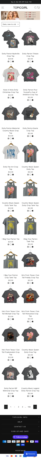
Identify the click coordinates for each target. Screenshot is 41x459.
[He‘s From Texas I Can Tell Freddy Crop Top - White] (30, 283)
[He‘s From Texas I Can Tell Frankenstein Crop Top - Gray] (8, 360)
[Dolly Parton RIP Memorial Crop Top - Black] (13, 396)
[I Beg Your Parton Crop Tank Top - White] (10, 283)
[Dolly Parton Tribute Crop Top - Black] (32, 61)
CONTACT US (20, 426)
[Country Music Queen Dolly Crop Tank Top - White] (30, 211)
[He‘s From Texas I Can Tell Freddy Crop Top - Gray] (28, 283)
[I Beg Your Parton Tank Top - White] (30, 247)
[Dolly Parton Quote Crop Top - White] (30, 136)
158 (29, 407)
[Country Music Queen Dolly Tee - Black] (32, 174)
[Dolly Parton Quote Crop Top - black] (32, 136)
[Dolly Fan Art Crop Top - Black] (13, 174)
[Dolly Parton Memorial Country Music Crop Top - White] (10, 138)
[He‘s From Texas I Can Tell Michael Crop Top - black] (13, 319)
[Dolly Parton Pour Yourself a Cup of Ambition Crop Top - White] (30, 100)
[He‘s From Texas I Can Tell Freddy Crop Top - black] (32, 283)
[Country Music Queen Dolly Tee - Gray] (28, 174)
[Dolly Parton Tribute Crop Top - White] (30, 61)
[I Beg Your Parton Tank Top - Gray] (28, 247)
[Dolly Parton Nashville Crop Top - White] (10, 61)
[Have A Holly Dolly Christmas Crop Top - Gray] (8, 97)
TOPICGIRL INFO (19, 417)
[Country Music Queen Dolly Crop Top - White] (30, 357)
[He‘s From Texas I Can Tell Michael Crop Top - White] (10, 319)
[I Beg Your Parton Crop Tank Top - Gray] (8, 283)
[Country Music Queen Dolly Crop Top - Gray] (28, 357)
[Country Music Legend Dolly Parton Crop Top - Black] (32, 396)
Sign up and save (20, 431)
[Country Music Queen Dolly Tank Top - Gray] (8, 211)
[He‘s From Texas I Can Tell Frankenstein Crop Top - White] (10, 360)
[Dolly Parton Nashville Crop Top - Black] (13, 61)
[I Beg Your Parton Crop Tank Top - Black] (13, 283)
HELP (20, 422)
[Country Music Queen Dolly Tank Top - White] (10, 211)
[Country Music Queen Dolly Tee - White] (30, 174)
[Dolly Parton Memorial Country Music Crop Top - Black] (13, 138)
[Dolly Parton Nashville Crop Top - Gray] (8, 61)
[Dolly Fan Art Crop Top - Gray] (8, 174)
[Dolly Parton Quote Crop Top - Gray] (28, 136)
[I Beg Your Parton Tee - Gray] (8, 244)
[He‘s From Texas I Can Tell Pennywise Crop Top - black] (32, 321)
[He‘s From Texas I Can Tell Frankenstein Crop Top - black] (13, 360)
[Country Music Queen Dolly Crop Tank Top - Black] (32, 211)
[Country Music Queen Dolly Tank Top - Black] (13, 211)
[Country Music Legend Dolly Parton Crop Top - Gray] (28, 396)
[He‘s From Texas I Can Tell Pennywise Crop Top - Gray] (28, 321)
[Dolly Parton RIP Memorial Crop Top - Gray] (8, 396)
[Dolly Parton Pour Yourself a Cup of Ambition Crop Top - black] (32, 100)
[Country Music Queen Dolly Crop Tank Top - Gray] (28, 211)
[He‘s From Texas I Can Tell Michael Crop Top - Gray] (8, 319)
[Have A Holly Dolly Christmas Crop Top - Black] (13, 97)
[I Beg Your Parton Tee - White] (10, 244)
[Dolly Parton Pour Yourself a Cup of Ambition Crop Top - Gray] (28, 100)
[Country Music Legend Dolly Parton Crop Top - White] (30, 396)
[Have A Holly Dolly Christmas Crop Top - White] (10, 97)
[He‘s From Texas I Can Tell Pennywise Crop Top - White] (30, 321)
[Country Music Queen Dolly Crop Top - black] (32, 357)
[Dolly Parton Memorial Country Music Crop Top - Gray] (8, 138)
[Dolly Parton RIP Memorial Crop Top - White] (10, 396)
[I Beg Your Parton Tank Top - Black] (32, 247)
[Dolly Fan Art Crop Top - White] (10, 174)
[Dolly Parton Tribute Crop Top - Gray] (28, 61)
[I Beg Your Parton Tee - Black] (13, 244)
